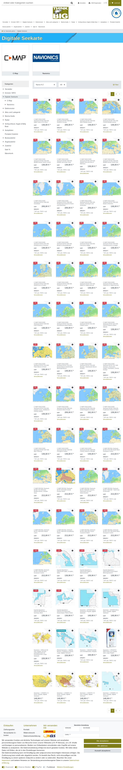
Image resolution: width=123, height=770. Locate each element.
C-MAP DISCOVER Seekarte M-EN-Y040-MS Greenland (41, 202)
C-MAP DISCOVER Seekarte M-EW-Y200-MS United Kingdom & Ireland (87, 408)
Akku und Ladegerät (52, 22)
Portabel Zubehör (115, 22)
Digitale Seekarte (28, 22)
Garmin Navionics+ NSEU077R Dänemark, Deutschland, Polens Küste (65, 611)
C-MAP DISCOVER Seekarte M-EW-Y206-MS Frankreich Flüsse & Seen (110, 408)
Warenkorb (41, 26)
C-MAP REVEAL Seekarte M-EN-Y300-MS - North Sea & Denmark (111, 490)
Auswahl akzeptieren (102, 751)
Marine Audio (65, 22)
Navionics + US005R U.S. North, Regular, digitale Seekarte (41, 694)
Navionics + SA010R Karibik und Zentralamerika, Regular (88, 650)
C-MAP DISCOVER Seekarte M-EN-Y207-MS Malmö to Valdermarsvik (87, 284)
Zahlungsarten (9, 729)
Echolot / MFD (15, 22)
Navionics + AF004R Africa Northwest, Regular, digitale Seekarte (88, 611)
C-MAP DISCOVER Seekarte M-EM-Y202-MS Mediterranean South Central (42, 160)
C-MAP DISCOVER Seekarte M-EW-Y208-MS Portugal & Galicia (64, 450)
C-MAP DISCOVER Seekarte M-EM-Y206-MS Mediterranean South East (110, 160)
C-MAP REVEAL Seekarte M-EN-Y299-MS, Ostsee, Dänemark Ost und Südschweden (87, 491)
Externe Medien (25, 767)
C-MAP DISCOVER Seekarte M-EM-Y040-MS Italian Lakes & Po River (41, 121)
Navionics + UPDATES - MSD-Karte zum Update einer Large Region (110, 651)
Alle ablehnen (102, 746)
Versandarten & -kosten (10, 734)
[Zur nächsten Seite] (119, 94)
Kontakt (26, 729)
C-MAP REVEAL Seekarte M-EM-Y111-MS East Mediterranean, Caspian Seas (41, 491)
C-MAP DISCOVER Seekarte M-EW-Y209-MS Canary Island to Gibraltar (87, 450)
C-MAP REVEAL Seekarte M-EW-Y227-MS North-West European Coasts (111, 531)
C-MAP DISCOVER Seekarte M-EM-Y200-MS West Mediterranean (87, 121)
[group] (42, 598)
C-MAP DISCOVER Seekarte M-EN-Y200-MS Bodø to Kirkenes (110, 202)
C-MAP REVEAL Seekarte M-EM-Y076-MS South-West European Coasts (111, 450)
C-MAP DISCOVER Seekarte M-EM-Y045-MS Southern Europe (64, 121)
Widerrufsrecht (29, 733)
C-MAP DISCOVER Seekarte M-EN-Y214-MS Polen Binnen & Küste (41, 365)
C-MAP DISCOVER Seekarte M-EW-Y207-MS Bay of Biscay (41, 450)
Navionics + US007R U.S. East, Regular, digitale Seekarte (87, 694)
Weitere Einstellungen (65, 767)
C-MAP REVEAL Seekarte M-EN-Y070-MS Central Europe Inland (64, 490)
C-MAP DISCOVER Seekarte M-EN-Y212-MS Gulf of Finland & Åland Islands (110, 325)
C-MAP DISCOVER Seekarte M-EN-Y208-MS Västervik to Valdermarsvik (111, 284)
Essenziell (9, 767)
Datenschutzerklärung (32, 736)
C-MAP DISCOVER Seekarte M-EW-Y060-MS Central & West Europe (64, 408)
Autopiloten (104, 22)
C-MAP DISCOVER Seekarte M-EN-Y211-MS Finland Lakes (87, 324)
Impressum (6, 760)
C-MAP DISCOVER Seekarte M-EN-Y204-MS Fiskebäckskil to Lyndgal (110, 244)
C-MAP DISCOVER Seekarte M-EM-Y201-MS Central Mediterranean (110, 121)
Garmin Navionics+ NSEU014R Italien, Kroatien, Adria (65, 571)
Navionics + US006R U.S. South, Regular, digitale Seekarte (64, 694)
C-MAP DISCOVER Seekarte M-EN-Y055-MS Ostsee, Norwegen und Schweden (87, 203)
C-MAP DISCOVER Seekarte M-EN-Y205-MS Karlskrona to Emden (41, 284)
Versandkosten (38, 131)
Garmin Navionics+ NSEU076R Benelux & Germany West (40, 611)
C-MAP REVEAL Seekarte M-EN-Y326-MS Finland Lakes (41, 531)
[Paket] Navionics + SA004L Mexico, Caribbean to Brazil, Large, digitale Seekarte (65, 651)
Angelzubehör (18, 26)
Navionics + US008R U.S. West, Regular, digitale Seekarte (110, 694)
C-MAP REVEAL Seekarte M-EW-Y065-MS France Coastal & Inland (87, 531)
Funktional (51, 767)
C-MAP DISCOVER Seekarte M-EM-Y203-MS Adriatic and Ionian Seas (64, 160)
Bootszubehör (7, 26)
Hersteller (6, 22)
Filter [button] (117, 85)
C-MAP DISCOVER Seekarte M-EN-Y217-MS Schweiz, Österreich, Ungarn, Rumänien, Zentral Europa (111, 366)
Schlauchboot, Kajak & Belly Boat (88, 22)
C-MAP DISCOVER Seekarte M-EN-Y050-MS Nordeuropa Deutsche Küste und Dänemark (65, 203)
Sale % (35, 26)
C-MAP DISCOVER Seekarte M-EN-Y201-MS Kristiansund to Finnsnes (41, 244)
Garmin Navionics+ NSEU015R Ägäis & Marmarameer (86, 571)
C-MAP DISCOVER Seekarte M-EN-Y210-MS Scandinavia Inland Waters (64, 324)
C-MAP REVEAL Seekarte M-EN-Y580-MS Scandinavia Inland (65, 531)
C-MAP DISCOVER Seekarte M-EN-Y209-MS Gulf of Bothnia (41, 324)
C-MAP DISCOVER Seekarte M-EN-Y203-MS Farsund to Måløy (87, 244)
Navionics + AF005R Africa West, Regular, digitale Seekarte (111, 611)
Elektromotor (39, 22)
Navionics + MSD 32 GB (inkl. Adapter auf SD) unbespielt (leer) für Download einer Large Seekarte (41, 653)
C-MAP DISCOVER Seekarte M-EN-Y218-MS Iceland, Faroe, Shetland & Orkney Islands (41, 409)
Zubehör (27, 26)
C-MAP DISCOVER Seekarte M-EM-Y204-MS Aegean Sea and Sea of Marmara (87, 161)
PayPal (38, 767)
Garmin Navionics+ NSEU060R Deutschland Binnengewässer (110, 571)
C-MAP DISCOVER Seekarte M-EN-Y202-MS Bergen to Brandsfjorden (64, 244)
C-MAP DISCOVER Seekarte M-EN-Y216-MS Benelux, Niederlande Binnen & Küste (88, 366)
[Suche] (72, 3)
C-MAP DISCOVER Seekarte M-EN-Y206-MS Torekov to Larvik (64, 284)
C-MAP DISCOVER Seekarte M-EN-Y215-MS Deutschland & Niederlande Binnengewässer (65, 366)
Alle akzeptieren (102, 741)
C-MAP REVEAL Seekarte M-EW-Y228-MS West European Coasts (41, 571)
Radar (73, 22)
